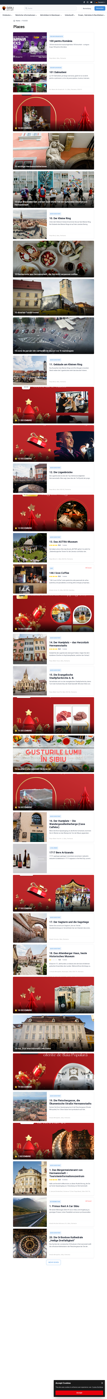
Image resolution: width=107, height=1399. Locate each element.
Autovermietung (55, 1201)
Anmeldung (87, 9)
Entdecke (7, 15)
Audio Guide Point (55, 213)
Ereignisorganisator (56, 36)
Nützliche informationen (25, 15)
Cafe (51, 568)
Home (18, 21)
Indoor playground (56, 67)
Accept (79, 1393)
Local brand (53, 848)
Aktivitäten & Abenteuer (50, 15)
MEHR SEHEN (53, 1262)
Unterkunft (69, 15)
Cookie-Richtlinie (97, 1387)
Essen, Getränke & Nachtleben (91, 15)
